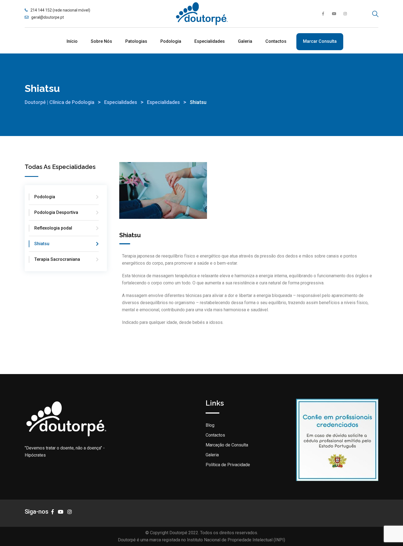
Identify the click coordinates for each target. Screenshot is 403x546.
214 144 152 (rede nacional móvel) (60, 10)
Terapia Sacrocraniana (57, 259)
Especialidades (209, 41)
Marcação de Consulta (227, 445)
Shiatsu (41, 243)
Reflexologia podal (53, 228)
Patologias (136, 41)
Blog (210, 425)
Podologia (170, 41)
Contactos (275, 41)
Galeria (245, 41)
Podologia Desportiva (56, 212)
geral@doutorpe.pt (47, 17)
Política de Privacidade (228, 464)
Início (72, 41)
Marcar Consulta (320, 41)
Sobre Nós (101, 41)
